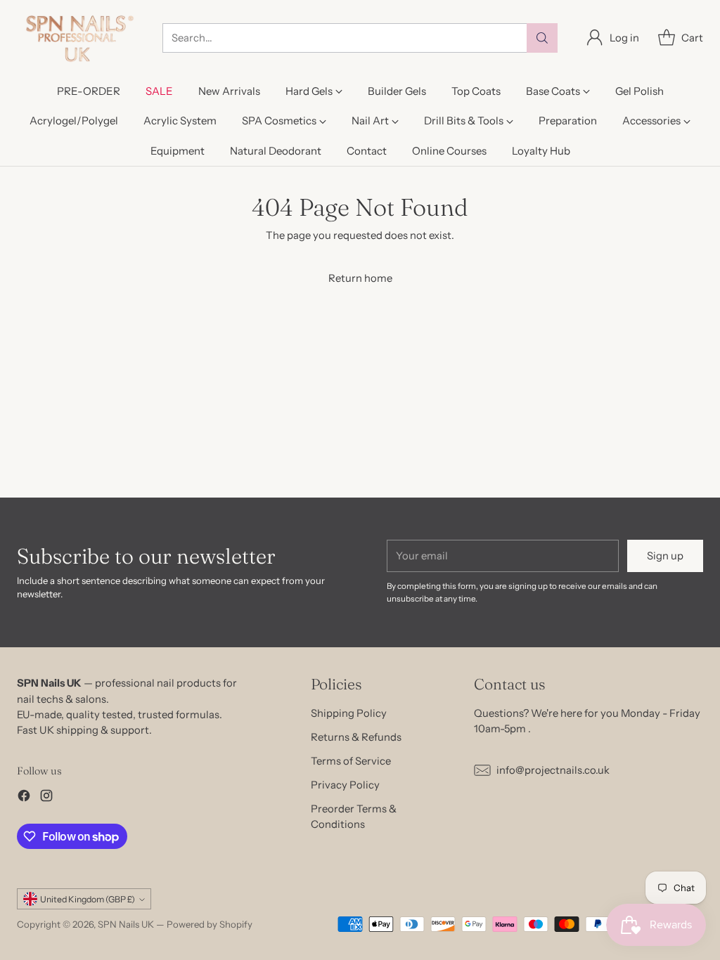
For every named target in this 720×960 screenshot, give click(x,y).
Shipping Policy (349, 713)
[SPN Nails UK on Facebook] (23, 797)
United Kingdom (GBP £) (87, 899)
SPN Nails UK (126, 924)
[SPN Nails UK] (78, 38)
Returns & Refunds (356, 737)
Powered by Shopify (209, 924)
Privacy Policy (345, 785)
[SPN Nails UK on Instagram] (46, 797)
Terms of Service (351, 761)
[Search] (542, 38)
